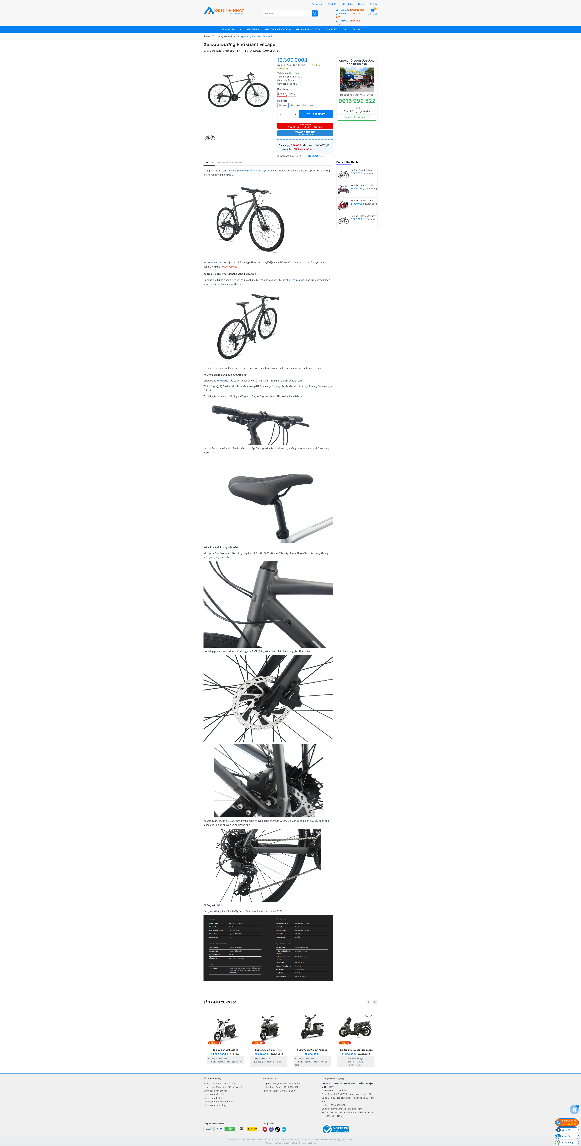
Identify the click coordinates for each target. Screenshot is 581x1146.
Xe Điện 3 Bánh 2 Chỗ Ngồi (364, 200)
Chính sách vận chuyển (215, 1090)
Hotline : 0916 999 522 (333, 1105)
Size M (292, 94)
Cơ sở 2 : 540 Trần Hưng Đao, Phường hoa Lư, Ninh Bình (348, 1100)
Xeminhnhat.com (213, 262)
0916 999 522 (351, 10)
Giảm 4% (346, 1043)
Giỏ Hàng (372, 12)
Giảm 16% (259, 1043)
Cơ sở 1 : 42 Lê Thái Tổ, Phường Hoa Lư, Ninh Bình (347, 1094)
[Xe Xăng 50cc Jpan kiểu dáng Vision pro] (356, 1038)
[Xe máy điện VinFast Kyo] (225, 1037)
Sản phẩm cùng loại (221, 1002)
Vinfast (331, 29)
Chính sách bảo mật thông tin (219, 1101)
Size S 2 (282, 94)
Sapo (313, 1143)
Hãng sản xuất (307, 29)
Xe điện (252, 29)
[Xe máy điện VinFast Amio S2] (312, 1038)
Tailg (356, 29)
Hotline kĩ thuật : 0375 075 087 (279, 1090)
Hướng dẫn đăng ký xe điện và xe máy (223, 1087)
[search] (315, 13)
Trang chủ (317, 4)
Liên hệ (373, 4)
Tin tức (361, 4)
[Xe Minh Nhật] (224, 10)
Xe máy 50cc (230, 29)
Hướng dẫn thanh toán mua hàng (220, 1083)
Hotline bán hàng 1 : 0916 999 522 (280, 1087)
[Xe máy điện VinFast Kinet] (269, 1038)
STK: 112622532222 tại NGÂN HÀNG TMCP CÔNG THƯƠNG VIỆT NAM (347, 1114)
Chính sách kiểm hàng (215, 1105)
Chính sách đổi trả (213, 1098)
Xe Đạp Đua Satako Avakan (365, 170)
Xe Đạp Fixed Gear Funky (364, 216)
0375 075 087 (348, 15)
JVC (344, 29)
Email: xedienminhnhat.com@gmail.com (342, 1108)
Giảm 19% (216, 1043)
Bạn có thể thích (347, 162)
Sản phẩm (347, 4)
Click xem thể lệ (303, 149)
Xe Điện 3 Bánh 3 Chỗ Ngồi (364, 185)
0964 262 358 (348, 22)
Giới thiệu (332, 4)
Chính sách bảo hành (214, 1094)
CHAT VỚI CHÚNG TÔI (357, 117)
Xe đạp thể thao (277, 29)
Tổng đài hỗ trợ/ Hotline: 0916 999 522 (283, 1083)
